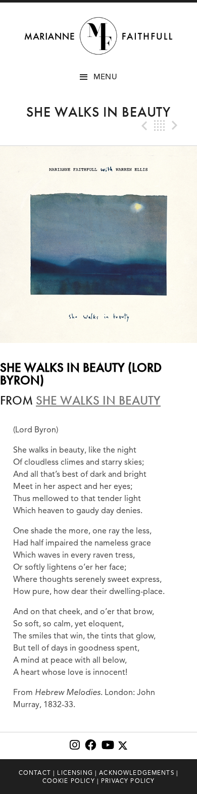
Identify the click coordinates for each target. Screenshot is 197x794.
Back (160, 125)
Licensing (74, 772)
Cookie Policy (68, 780)
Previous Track (143, 125)
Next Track (176, 125)
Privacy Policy (128, 780)
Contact (35, 772)
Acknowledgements (136, 772)
